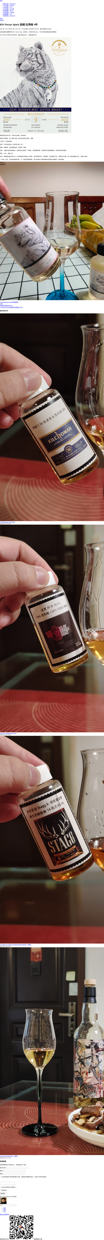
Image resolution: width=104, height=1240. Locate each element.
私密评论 (4, 1190)
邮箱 (2, 1170)
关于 (4, 1211)
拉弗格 (14, 302)
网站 (1, 1173)
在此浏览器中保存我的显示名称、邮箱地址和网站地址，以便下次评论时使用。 (24, 1177)
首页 (4, 1208)
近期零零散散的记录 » (6, 305)
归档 (4, 1209)
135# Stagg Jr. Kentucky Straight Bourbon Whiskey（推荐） (16, 944)
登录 (1, 18)
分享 (1, 304)
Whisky (2, 20)
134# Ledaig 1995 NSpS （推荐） (9, 1156)
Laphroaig (2, 302)
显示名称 (3, 1167)
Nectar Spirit (8, 302)
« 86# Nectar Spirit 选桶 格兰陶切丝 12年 (11, 307)
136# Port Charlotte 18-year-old (8, 733)
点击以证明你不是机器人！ (9, 1187)
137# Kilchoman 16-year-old (7, 522)
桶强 (17, 302)
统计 (8, 8)
